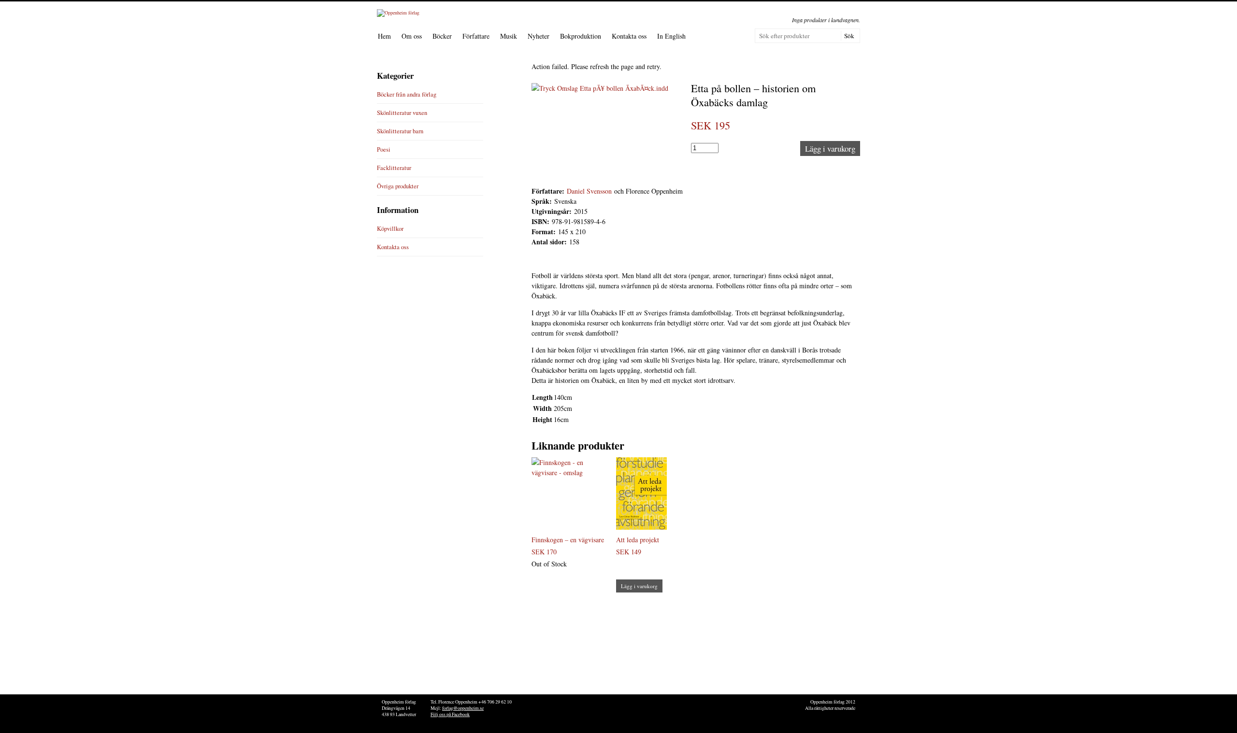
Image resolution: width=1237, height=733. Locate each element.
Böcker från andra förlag (406, 94)
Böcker (442, 36)
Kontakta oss (629, 36)
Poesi (383, 149)
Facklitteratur (394, 168)
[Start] (398, 12)
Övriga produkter (397, 186)
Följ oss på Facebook (450, 714)
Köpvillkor (390, 229)
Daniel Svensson (589, 191)
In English (671, 36)
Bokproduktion (580, 36)
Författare (475, 36)
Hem (384, 36)
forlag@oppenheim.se (463, 708)
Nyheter (538, 36)
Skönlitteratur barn (400, 131)
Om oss (412, 36)
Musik (508, 36)
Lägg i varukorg (830, 148)
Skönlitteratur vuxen (402, 113)
